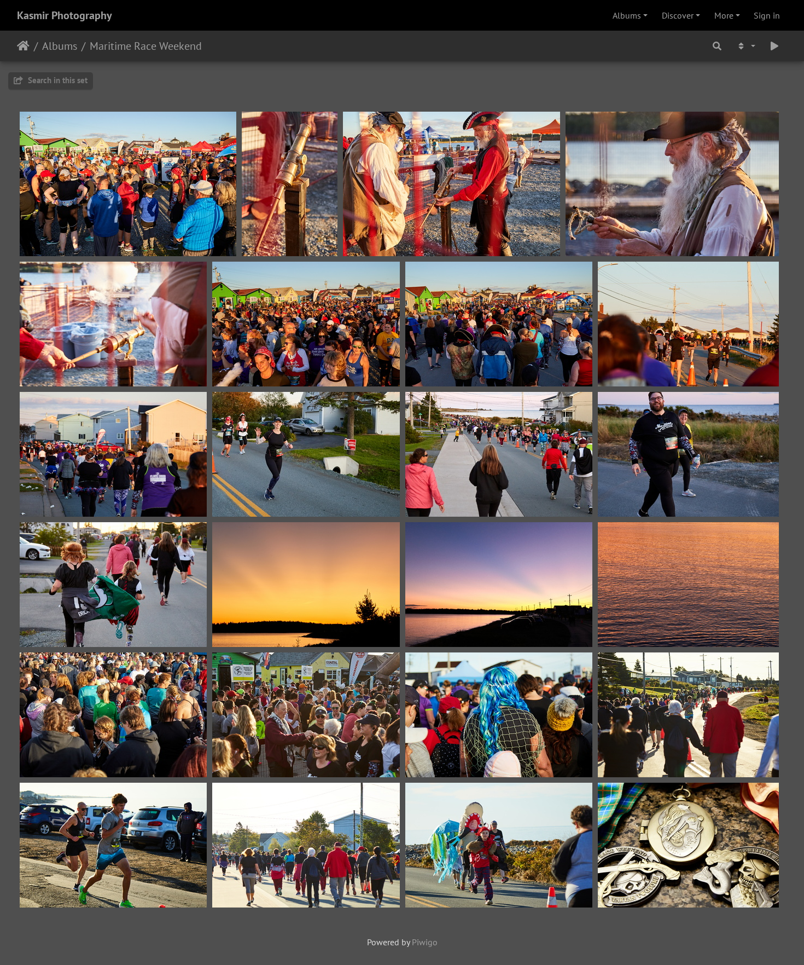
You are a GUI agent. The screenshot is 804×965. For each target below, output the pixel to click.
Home (23, 46)
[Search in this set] (717, 46)
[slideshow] (774, 46)
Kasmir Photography (64, 15)
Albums (627, 15)
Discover (678, 15)
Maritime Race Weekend (146, 46)
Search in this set (57, 80)
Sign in (767, 15)
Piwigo (425, 942)
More (723, 15)
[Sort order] (745, 46)
